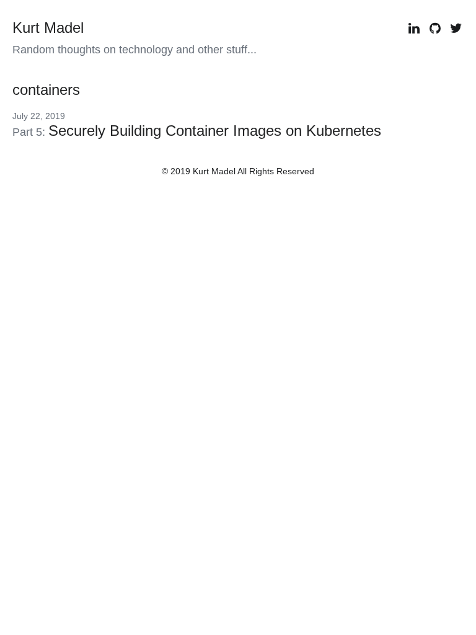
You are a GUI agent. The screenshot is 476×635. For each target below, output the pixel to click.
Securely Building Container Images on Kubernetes (214, 130)
